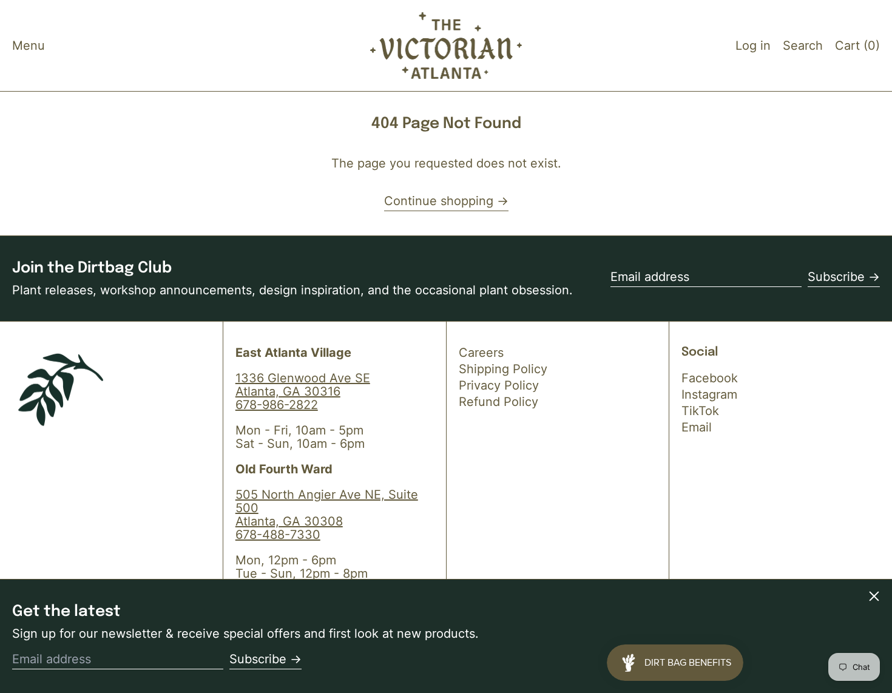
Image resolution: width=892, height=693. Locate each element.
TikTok (700, 410)
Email (696, 427)
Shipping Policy (503, 369)
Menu (28, 45)
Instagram (709, 394)
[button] (803, 45)
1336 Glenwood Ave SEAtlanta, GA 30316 (302, 385)
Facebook (709, 378)
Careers (481, 352)
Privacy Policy (499, 385)
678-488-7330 (277, 534)
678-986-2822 (276, 404)
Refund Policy (498, 401)
